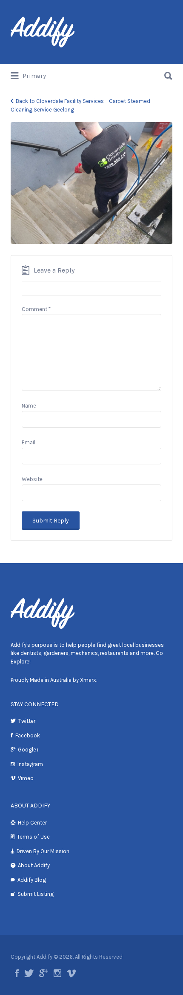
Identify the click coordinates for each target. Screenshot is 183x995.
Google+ (28, 749)
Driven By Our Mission (43, 851)
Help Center (32, 822)
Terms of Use (33, 837)
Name (29, 405)
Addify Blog (31, 880)
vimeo (71, 973)
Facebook (27, 735)
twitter (29, 973)
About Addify (34, 865)
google (43, 973)
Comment (36, 309)
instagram (57, 973)
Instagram (30, 764)
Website (32, 479)
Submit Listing (35, 894)
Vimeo (26, 778)
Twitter (26, 721)
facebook (17, 973)
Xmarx (88, 680)
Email (28, 442)
